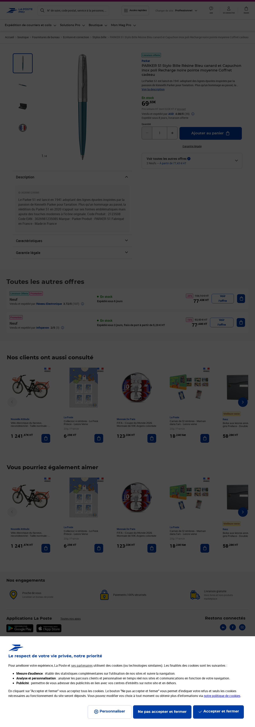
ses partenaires (82, 665)
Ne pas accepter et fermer (162, 712)
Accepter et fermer (221, 711)
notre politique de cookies (222, 696)
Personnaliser (112, 711)
